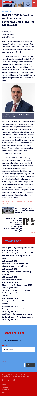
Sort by (4, 345)
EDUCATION (18, 201)
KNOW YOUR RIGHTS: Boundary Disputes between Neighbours (16, 265)
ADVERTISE (5, 389)
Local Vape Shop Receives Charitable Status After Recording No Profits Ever (18, 255)
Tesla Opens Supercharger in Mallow (18, 247)
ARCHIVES (5, 387)
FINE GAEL (26, 201)
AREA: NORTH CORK (8, 201)
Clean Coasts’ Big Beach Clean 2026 (17, 285)
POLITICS (5, 203)
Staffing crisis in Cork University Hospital (16, 273)
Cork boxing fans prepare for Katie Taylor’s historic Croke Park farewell (18, 316)
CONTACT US (6, 392)
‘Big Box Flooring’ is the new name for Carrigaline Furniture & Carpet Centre (17, 293)
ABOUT (4, 384)
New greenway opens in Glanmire (17, 309)
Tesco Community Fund (12, 279)
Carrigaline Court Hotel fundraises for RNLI (17, 302)
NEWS (31, 201)
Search (4, 361)
